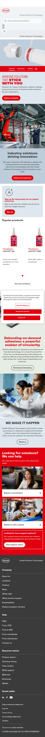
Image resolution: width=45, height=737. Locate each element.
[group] (22, 71)
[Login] (3, 25)
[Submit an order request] (22, 513)
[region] (22, 307)
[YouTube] (11, 697)
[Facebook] (7, 697)
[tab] (22, 275)
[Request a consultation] (22, 482)
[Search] (6, 21)
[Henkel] (6, 561)
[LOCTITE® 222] (14, 248)
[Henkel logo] (6, 10)
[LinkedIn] (3, 697)
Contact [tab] (30, 68)
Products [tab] (12, 68)
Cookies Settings (22, 305)
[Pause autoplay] (36, 68)
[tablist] (20, 69)
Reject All (21, 317)
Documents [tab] (21, 68)
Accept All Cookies (22, 311)
